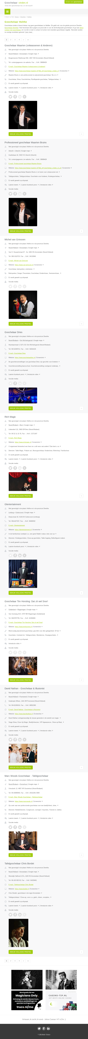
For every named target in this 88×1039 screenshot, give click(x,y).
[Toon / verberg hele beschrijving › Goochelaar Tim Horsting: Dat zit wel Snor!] (46, 631)
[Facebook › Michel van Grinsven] (15, 286)
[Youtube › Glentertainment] (24, 555)
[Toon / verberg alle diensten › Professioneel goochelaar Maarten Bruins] (46, 176)
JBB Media (42, 1034)
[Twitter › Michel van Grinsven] (10, 286)
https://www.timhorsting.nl (23, 627)
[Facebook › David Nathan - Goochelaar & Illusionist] (15, 739)
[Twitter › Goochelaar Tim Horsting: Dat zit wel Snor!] (10, 652)
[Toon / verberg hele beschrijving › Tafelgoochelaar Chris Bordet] (46, 893)
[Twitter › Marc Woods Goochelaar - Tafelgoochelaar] (10, 827)
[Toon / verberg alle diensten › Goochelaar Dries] (46, 366)
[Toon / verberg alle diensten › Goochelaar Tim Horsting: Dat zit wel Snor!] (46, 635)
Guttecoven (19, 512)
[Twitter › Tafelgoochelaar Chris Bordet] (10, 914)
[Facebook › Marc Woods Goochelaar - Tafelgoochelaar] (15, 827)
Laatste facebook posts (30, 88)
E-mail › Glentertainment (17, 525)
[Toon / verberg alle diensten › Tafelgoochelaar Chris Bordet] (46, 897)
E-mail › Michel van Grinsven (18, 260)
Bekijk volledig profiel (20, 134)
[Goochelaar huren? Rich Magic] (63, 971)
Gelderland (12, 609)
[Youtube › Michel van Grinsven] (24, 286)
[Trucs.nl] (28, 991)
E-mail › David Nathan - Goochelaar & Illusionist (24, 709)
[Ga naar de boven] (81, 134)
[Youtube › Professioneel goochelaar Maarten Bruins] (24, 194)
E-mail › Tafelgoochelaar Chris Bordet (21, 884)
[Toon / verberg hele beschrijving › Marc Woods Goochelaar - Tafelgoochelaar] (46, 805)
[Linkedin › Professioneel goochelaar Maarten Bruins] (20, 194)
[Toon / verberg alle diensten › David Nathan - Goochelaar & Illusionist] (46, 722)
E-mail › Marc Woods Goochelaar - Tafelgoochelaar (25, 797)
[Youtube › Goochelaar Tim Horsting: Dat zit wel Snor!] (24, 652)
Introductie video (46, 88)
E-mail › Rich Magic (15, 438)
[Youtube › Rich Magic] (24, 468)
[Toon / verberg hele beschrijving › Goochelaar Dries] (46, 362)
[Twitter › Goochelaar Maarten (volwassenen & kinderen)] (10, 97)
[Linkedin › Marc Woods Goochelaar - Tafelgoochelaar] (20, 827)
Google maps (33, 54)
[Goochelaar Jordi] (28, 971)
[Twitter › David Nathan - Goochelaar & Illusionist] (10, 739)
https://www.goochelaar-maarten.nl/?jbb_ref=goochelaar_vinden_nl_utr (38, 168)
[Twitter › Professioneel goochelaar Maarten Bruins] (10, 194)
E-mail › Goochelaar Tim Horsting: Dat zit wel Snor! (26, 622)
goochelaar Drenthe (11, 28)
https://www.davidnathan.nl (24, 714)
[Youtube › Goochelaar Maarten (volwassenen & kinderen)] (24, 97)
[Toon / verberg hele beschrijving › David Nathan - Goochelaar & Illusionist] (46, 718)
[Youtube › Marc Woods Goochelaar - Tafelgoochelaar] (24, 827)
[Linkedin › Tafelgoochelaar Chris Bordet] (20, 914)
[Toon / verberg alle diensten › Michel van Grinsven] (46, 273)
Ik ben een (74, 2)
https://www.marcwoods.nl (23, 801)
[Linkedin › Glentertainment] (20, 555)
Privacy (48, 1034)
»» (28, 40)
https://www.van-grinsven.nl (24, 265)
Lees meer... (29, 32)
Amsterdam (23, 54)
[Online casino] (63, 991)
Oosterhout (23, 784)
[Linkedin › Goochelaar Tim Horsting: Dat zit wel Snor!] (20, 652)
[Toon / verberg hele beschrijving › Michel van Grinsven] (46, 269)
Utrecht (11, 151)
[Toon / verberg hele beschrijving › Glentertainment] (46, 534)
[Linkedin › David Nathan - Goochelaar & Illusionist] (20, 739)
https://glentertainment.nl (23, 529)
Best (21, 425)
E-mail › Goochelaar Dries (17, 353)
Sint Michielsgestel (26, 340)
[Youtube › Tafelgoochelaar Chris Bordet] (24, 914)
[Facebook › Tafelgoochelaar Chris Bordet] (15, 914)
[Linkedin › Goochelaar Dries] (20, 383)
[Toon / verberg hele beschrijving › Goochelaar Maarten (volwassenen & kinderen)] (46, 75)
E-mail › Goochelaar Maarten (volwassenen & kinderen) (27, 66)
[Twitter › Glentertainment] (10, 555)
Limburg (11, 512)
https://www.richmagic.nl (23, 442)
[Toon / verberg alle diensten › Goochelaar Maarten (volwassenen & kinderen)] (46, 79)
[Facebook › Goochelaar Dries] (15, 383)
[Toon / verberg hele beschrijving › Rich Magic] (46, 446)
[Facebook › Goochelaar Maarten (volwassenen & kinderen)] (15, 97)
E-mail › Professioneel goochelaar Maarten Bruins (25, 163)
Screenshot (64, 71)
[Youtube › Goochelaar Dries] (24, 383)
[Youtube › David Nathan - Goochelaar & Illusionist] (24, 739)
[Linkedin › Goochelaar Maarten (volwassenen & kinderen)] (20, 97)
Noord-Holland (13, 54)
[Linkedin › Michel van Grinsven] (20, 286)
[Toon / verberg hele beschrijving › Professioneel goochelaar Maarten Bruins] (46, 172)
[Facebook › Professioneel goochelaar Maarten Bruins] (15, 194)
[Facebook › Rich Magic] (15, 468)
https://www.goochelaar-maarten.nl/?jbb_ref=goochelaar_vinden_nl (37, 71)
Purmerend (23, 697)
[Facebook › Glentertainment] (15, 555)
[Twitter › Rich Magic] (10, 468)
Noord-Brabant (13, 340)
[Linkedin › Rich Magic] (20, 468)
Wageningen (21, 609)
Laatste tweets (14, 88)
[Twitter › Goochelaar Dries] (10, 383)
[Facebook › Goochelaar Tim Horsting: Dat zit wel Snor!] (15, 652)
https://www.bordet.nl (22, 889)
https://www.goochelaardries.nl (25, 357)
